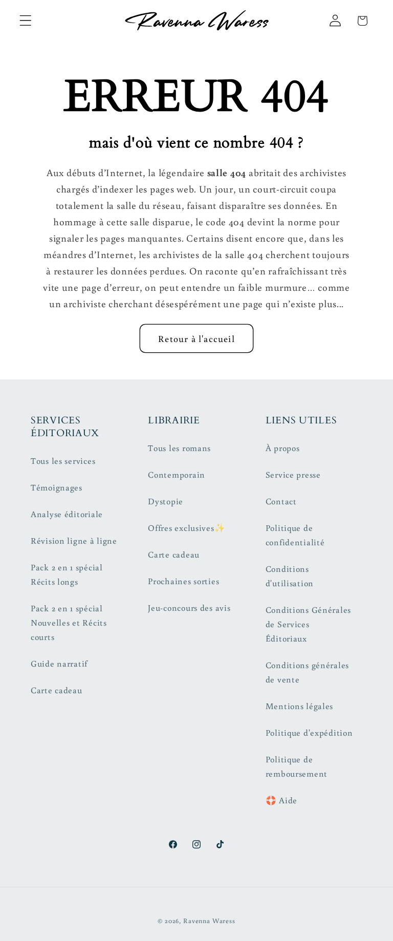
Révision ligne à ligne (74, 540)
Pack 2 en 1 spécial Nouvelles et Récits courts (69, 623)
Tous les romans (179, 448)
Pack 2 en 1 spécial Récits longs (67, 574)
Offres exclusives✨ (186, 527)
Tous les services (63, 460)
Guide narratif (59, 663)
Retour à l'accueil (196, 338)
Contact (281, 501)
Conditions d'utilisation (290, 576)
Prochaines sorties (183, 581)
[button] (25, 20)
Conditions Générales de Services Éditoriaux (308, 624)
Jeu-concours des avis (189, 607)
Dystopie (165, 501)
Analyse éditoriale (67, 514)
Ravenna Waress (209, 920)
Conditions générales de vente (307, 672)
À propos (283, 448)
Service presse (293, 474)
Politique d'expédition (309, 732)
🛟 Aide (281, 800)
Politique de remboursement (297, 766)
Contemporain (176, 474)
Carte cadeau (56, 690)
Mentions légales (300, 706)
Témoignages (56, 487)
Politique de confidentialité (295, 535)
